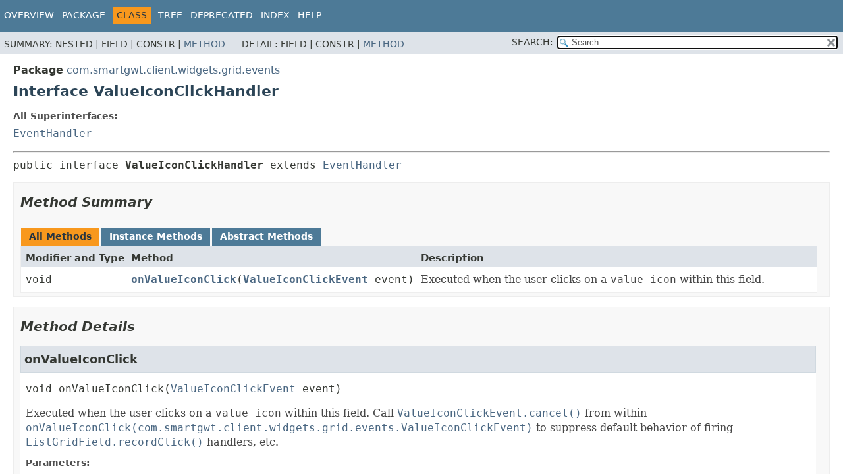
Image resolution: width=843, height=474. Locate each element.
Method (204, 44)
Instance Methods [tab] (155, 236)
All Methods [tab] (60, 236)
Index (275, 15)
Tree (170, 15)
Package (83, 15)
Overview (29, 15)
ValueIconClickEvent (305, 279)
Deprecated (221, 15)
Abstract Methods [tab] (266, 236)
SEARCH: (532, 42)
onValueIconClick (183, 279)
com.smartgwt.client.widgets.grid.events (173, 70)
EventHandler (52, 133)
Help (309, 15)
